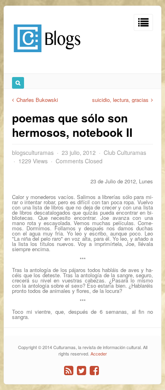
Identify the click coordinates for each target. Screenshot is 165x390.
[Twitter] (81, 370)
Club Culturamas (125, 152)
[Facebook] (94, 370)
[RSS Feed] (68, 370)
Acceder (99, 353)
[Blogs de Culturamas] (47, 55)
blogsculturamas (33, 152)
